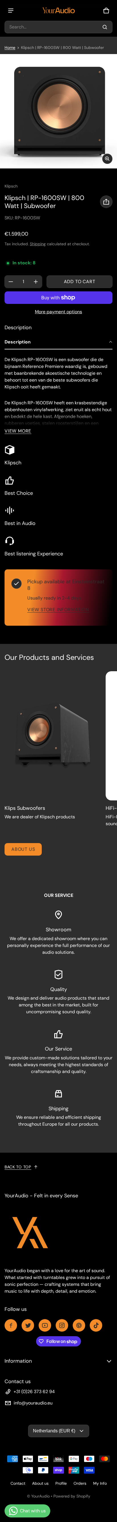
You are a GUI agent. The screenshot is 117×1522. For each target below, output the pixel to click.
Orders (80, 1483)
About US (23, 849)
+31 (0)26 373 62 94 (34, 1392)
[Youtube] (45, 1325)
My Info (100, 1483)
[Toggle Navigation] (11, 10)
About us (40, 1483)
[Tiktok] (96, 1325)
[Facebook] (11, 1325)
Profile (61, 1483)
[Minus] (11, 281)
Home (10, 47)
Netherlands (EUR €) (54, 1430)
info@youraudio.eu (33, 1403)
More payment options (58, 312)
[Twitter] (28, 1325)
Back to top (18, 1166)
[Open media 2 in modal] (58, 111)
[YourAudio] (58, 10)
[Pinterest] (79, 1325)
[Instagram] (62, 1325)
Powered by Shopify (71, 1496)
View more (18, 431)
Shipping (38, 243)
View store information (58, 610)
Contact (18, 1483)
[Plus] (36, 281)
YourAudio (40, 1496)
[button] (58, 27)
